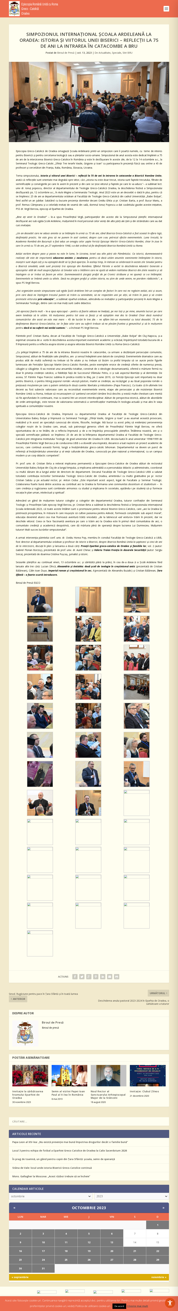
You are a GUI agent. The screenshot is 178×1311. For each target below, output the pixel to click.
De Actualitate (103, 52)
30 (20, 1268)
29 (157, 1259)
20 (111, 1251)
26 (89, 1259)
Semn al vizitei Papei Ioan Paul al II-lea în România (68, 1093)
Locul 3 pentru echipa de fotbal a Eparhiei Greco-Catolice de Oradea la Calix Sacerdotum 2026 (69, 1150)
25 (66, 1259)
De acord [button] (119, 1306)
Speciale (116, 52)
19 (89, 1251)
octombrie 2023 (89, 1207)
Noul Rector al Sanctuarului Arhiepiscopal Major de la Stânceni (108, 1094)
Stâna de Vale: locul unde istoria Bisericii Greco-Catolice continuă (52, 1167)
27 (111, 1259)
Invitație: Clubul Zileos (144, 1091)
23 (20, 1259)
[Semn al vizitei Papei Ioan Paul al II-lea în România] (69, 1075)
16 (20, 1251)
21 (134, 1251)
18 (66, 1251)
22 (157, 1251)
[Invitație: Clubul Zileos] (147, 1075)
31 (43, 1268)
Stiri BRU (127, 52)
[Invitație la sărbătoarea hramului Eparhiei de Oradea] (30, 1075)
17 (43, 1251)
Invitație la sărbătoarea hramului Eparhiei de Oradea (27, 1094)
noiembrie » (158, 1277)
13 (111, 1242)
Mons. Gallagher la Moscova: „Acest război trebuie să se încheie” (51, 1176)
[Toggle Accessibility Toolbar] (170, 1303)
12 (89, 1242)
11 (66, 1242)
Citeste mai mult (137, 1306)
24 (43, 1259)
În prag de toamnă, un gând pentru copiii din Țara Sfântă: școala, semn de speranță (63, 1159)
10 (43, 1242)
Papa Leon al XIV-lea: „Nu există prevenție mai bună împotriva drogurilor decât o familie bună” (70, 1142)
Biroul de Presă (65, 52)
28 (134, 1259)
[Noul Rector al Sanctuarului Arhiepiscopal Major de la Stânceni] (108, 1075)
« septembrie (20, 1277)
